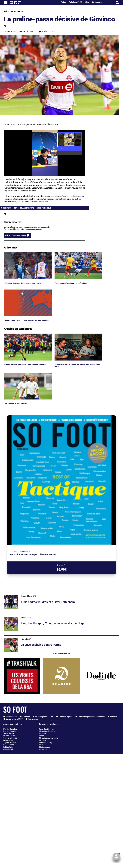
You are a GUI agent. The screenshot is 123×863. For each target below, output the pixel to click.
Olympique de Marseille (48, 738)
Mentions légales (66, 717)
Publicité (113, 717)
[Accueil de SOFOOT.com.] (34, 2)
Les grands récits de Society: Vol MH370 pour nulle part (27, 290)
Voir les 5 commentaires (15, 235)
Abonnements (11, 717)
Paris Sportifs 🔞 (75, 2)
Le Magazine (97, 2)
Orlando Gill (8, 749)
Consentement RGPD (14, 719)
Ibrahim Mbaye (9, 736)
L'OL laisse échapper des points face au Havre (23, 253)
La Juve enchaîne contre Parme (17, 637)
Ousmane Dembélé (10, 738)
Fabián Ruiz (7, 747)
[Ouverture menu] (5, 2)
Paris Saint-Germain (47, 729)
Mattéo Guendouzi (10, 729)
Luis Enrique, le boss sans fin (16, 374)
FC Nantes (43, 749)
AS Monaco (44, 745)
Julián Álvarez (9, 733)
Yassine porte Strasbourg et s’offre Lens (71, 253)
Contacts (26, 717)
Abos (87, 2)
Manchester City (45, 742)
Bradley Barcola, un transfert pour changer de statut (26, 334)
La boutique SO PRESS (44, 717)
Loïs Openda (8, 740)
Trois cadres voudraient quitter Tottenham (22, 594)
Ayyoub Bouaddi (9, 742)
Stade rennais (44, 747)
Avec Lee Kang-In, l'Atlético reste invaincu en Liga (25, 615)
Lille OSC (42, 733)
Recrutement (33, 719)
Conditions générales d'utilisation (91, 717)
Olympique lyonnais (47, 731)
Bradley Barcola (9, 731)
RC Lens (42, 740)
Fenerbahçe (43, 736)
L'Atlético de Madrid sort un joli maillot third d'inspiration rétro (73, 336)
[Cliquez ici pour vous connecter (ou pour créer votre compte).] (116, 856)
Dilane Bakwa (8, 745)
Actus (63, 2)
